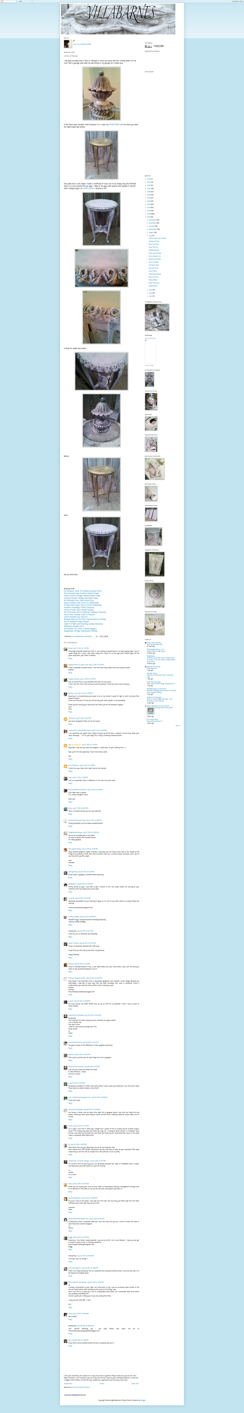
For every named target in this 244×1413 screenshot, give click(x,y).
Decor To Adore (73, 943)
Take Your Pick (153, 277)
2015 (149, 204)
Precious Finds (153, 268)
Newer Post (68, 1384)
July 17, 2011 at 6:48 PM (99, 730)
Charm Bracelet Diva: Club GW (76, 617)
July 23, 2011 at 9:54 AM (80, 1314)
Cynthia (71, 1054)
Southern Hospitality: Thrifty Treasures (79, 607)
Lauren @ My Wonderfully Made (79, 730)
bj (69, 1144)
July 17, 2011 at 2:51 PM (96, 665)
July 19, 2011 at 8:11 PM (92, 1067)
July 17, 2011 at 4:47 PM (88, 679)
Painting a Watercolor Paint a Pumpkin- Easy (160, 676)
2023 (149, 179)
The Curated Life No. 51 (154, 721)
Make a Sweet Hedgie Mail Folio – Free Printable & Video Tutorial (159, 700)
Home (102, 1384)
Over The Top (153, 247)
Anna (70, 808)
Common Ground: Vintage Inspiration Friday (81, 598)
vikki (70, 777)
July (150, 236)
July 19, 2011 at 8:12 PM (77, 1083)
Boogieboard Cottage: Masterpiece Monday (80, 631)
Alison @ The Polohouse (76, 1015)
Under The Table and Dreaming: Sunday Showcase (83, 624)
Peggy (70, 1237)
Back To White (154, 244)
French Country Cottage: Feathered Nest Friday (82, 596)
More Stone (153, 271)
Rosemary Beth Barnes (150, 338)
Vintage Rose (72, 872)
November (153, 223)
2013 (149, 211)
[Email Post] (96, 636)
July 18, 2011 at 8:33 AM (86, 872)
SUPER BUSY (153, 286)
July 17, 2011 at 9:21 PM (94, 820)
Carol (70, 1314)
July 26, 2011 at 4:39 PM (80, 1340)
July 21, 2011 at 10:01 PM (81, 1237)
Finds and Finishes (155, 253)
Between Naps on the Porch (156, 689)
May (150, 293)
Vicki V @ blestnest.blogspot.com (79, 1097)
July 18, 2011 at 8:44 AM (85, 884)
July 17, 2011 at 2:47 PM (81, 648)
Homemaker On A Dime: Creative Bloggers (80, 628)
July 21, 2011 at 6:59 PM (89, 1198)
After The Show (154, 283)
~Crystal (71, 898)
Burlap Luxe (72, 693)
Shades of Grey (154, 241)
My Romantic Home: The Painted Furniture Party (82, 591)
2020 (149, 189)
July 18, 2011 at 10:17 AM (85, 931)
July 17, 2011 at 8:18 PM (95, 790)
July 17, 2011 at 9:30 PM (91, 832)
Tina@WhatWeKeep (75, 832)
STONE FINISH (114, 124)
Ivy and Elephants (74, 1198)
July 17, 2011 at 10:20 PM (90, 849)
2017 (149, 198)
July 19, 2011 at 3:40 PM (91, 1042)
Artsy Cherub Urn (155, 256)
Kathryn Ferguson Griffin (76, 978)
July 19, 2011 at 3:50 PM (82, 1054)
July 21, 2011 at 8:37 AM (98, 1161)
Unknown (71, 718)
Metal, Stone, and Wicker (157, 238)
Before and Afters (155, 259)
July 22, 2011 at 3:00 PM (95, 1282)
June (151, 290)
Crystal (70, 1001)
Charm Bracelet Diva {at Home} (158, 706)
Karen (70, 648)
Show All (178, 726)
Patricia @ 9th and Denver (77, 790)
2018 (149, 195)
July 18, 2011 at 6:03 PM (94, 978)
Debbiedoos (72, 884)
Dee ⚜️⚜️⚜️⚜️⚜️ (74, 745)
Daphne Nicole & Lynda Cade (78, 665)
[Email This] (100, 636)
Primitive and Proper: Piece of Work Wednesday (83, 605)
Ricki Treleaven (73, 765)
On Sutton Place (152, 719)
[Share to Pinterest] (107, 636)
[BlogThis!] (102, 636)
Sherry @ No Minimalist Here (78, 1219)
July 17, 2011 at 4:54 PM (85, 693)
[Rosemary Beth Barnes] (150, 363)
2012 (149, 214)
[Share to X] (104, 636)
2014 (149, 208)
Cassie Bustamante (75, 1042)
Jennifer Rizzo (152, 673)
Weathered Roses (155, 274)
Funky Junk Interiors (154, 643)
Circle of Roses (154, 262)
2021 (149, 185)
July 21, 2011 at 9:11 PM (96, 1219)
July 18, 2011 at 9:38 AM (88, 917)
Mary (70, 1184)
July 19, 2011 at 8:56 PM (99, 1097)
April (151, 296)
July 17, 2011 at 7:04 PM (89, 745)
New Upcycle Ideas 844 (154, 644)
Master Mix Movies (153, 667)
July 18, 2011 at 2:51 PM (82, 964)
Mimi (70, 1126)
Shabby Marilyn (73, 679)
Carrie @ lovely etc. (74, 1268)
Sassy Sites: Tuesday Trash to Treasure (79, 614)
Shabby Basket (154, 250)
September (153, 229)
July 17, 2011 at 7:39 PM (87, 765)
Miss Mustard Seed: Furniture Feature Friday (81, 593)
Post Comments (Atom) (81, 1387)
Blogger (143, 1400)
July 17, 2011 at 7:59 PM (80, 777)
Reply (70, 658)
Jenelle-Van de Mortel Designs (78, 1161)
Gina (69, 1340)
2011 (148, 217)
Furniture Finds (154, 265)
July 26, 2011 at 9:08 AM (85, 1326)
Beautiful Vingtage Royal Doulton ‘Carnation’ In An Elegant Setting (161, 691)
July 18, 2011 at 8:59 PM (82, 1001)
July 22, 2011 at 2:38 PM (90, 1268)
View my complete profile (82, 44)
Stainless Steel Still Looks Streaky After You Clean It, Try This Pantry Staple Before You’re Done (161, 660)
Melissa (71, 964)
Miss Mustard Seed (153, 682)
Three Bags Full (152, 668)
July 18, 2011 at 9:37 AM (83, 898)
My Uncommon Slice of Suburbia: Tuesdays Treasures (85, 612)
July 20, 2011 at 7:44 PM (81, 1126)
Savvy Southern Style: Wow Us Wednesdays (81, 603)
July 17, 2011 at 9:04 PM (80, 808)
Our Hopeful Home (74, 849)
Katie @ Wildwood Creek (76, 820)
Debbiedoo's (151, 656)
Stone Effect (153, 280)
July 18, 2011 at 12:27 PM (87, 943)
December (153, 220)
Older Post (135, 1384)
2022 (149, 182)
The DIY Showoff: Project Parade (76, 621)
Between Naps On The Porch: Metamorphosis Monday (85, 619)
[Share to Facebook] (105, 636)
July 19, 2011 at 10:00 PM (91, 1109)
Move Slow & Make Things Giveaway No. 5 (161, 684)
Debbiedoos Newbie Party (74, 626)
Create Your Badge (149, 365)
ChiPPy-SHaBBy (73, 917)
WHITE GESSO (88, 188)
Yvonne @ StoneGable (75, 1109)
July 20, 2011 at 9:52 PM (78, 1144)
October (152, 226)
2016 (149, 201)
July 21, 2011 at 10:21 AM (81, 1184)
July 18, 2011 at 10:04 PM (93, 1015)
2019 (149, 192)
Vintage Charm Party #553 (164, 708)
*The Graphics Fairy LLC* (155, 649)
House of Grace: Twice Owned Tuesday (79, 610)
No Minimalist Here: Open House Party (79, 600)
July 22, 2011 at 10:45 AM (85, 1256)
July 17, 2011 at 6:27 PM (83, 718)
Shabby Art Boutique (154, 697)
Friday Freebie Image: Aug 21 (156, 651)
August (151, 232)
